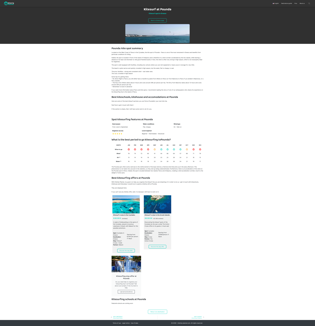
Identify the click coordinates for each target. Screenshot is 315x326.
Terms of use (117, 323)
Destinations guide (286, 3)
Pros (295, 3)
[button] (309, 3)
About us (302, 3)
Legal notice (126, 323)
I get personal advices (126, 292)
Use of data (134, 323)
